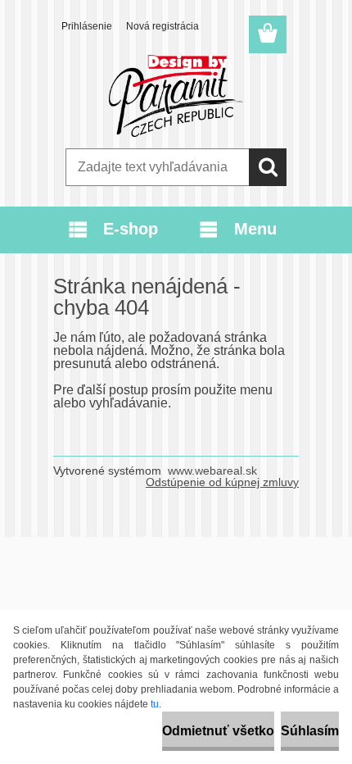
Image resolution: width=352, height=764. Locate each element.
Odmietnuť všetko (218, 731)
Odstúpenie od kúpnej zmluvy (222, 482)
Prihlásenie (86, 26)
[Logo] (175, 96)
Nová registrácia (162, 26)
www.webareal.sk (212, 470)
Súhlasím (310, 731)
